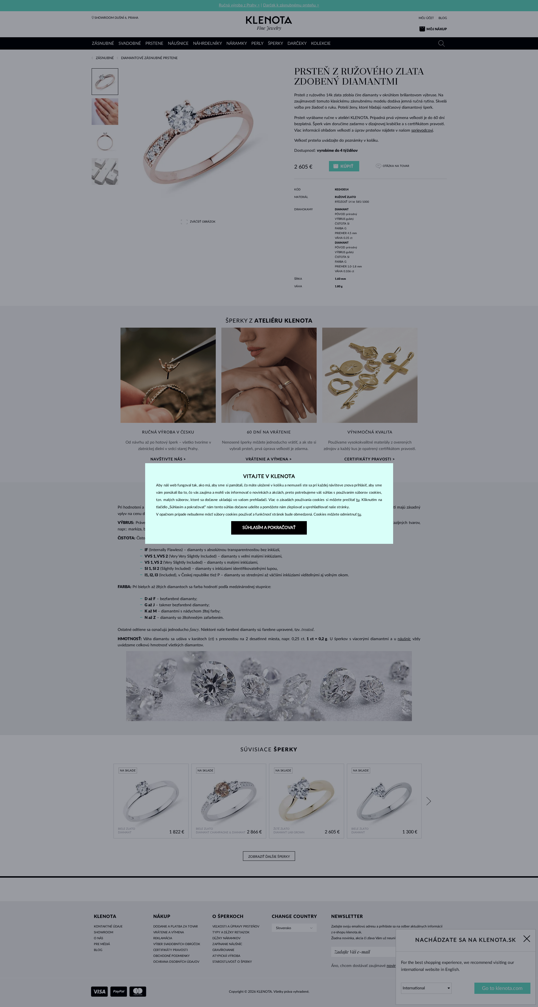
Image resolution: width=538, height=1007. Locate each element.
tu (358, 500)
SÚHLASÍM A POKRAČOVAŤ (269, 528)
